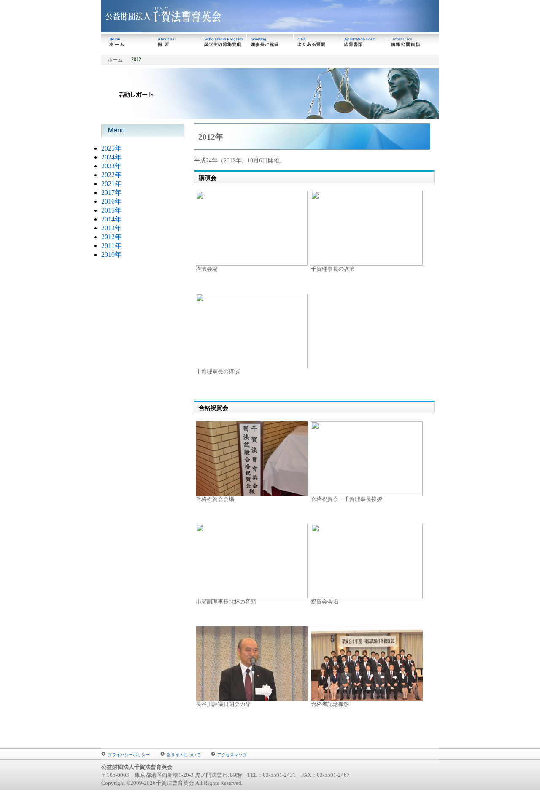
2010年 (111, 254)
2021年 (111, 183)
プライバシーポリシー (129, 754)
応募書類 (363, 42)
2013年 (111, 228)
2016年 (111, 201)
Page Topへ (413, 738)
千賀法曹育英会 (217, 17)
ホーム (127, 42)
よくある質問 (317, 42)
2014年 (111, 219)
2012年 (111, 236)
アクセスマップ (232, 754)
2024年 (111, 157)
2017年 (111, 192)
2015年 (111, 210)
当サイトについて (183, 754)
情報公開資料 (413, 42)
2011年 (111, 245)
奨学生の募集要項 (223, 42)
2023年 (111, 166)
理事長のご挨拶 (270, 42)
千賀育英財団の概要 (176, 42)
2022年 (111, 174)
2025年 (111, 148)
